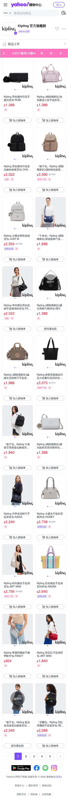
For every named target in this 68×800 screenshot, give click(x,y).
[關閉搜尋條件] (10, 13)
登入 (59, 5)
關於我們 (33, 785)
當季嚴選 (53, 53)
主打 (5, 53)
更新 (58, 776)
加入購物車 (19, 120)
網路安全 (21, 794)
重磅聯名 (44, 53)
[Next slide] (30, 73)
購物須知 (46, 785)
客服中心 (19, 785)
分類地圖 (46, 794)
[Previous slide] (4, 73)
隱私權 (34, 794)
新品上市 (14, 44)
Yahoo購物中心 (26, 4)
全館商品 (62, 53)
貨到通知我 (50, 328)
